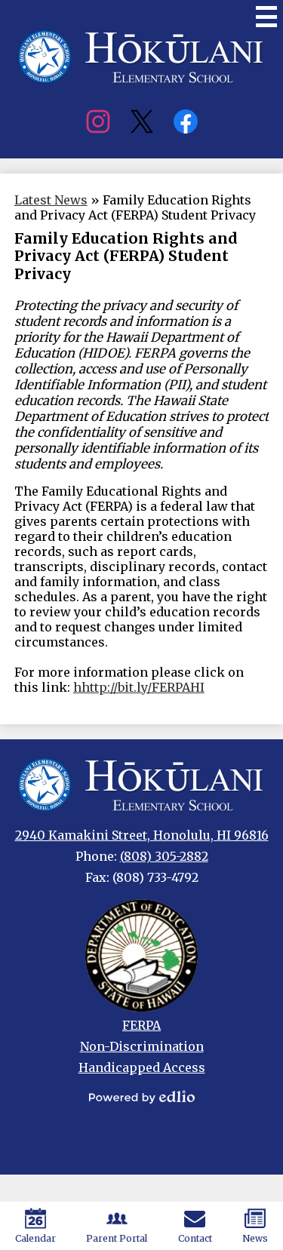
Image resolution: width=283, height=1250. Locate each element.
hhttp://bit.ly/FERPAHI (139, 687)
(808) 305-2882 (164, 856)
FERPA (141, 1025)
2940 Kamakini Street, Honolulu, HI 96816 (142, 835)
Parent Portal (116, 1238)
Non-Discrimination (142, 1046)
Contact (195, 1238)
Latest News (51, 199)
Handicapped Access (141, 1067)
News (255, 1238)
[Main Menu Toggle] (266, 16)
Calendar (35, 1238)
